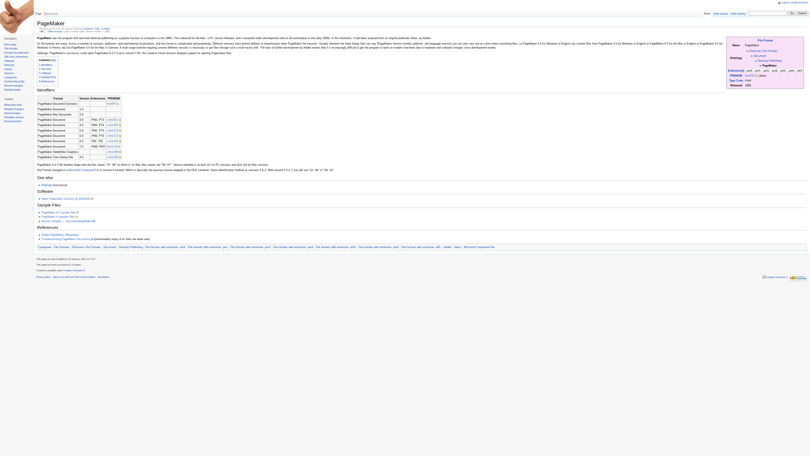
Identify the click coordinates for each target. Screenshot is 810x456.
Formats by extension (16, 52)
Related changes (14, 109)
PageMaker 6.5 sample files (58, 212)
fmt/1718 (112, 146)
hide (53, 60)
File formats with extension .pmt (207, 247)
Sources (9, 73)
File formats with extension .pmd (165, 247)
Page (38, 13)
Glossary (9, 65)
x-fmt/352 (112, 125)
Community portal (14, 81)
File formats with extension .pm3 (250, 247)
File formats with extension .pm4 (293, 247)
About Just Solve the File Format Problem (74, 277)
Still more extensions (16, 56)
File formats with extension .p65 (420, 247)
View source (720, 13)
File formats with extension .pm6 (378, 247)
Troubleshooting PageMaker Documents (65, 239)
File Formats (61, 247)
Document (760, 55)
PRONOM (736, 75)
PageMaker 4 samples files (58, 216)
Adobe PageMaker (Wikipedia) (59, 234)
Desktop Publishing (770, 60)
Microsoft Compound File (84, 170)
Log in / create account (794, 2)
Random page (12, 89)
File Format (765, 40)
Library (8, 69)
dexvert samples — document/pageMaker (66, 221)
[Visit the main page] (17, 17)
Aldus (457, 247)
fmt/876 (749, 75)
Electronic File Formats (763, 51)
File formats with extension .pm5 (336, 247)
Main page (10, 44)
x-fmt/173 (112, 130)
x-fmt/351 (112, 119)
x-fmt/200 (112, 157)
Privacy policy (43, 277)
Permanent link (13, 121)
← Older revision (53, 31)
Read (707, 13)
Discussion (51, 13)
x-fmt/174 (112, 135)
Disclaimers (104, 277)
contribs (105, 28)
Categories (44, 247)
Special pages (12, 113)
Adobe (447, 247)
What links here (13, 104)
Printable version (14, 117)
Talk (97, 28)
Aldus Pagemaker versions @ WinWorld (65, 198)
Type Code (736, 80)
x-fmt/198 (112, 151)
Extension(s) (736, 70)
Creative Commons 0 (74, 270)
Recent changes (13, 85)
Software (9, 61)
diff (41, 31)
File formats (11, 48)
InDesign (46, 185)
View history (738, 13)
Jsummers (88, 28)
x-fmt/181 (112, 141)
